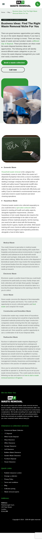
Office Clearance (9, 443)
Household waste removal (11, 172)
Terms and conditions (11, 482)
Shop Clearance (9, 440)
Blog (5, 485)
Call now (13, 70)
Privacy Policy (8, 479)
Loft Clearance (9, 449)
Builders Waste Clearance (12, 452)
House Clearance (9, 462)
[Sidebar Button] (4, 4)
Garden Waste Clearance (12, 455)
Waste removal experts (11, 492)
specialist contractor (24, 208)
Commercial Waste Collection (13, 430)
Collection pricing (9, 488)
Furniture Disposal (10, 459)
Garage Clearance (10, 446)
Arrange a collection (10, 476)
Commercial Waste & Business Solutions (14, 19)
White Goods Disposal (11, 436)
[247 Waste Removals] (20, 4)
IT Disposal (8, 433)
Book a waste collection (14, 63)
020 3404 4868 (38, 4)
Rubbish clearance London (13, 473)
